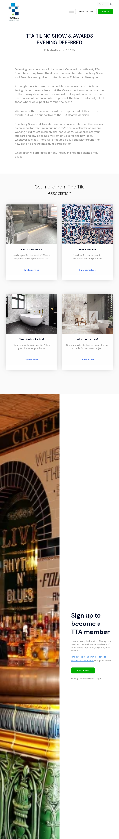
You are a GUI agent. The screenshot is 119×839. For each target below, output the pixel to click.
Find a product (87, 269)
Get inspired (32, 359)
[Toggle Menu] (71, 12)
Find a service (31, 269)
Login (98, 678)
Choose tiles (87, 359)
